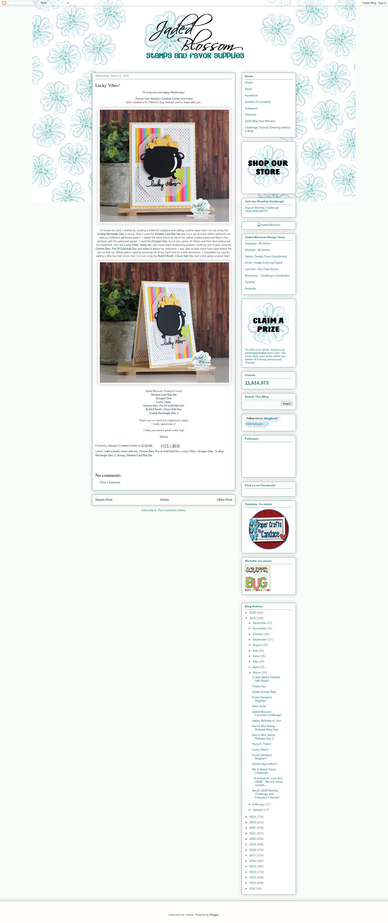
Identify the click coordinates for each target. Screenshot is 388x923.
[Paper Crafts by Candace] (269, 548)
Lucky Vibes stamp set (137, 244)
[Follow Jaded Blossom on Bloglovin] (262, 420)
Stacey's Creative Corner (165, 98)
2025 (253, 618)
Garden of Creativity (258, 101)
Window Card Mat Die (167, 233)
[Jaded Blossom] (268, 224)
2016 (253, 860)
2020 (253, 838)
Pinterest (250, 114)
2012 (253, 882)
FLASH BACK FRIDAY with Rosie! (266, 679)
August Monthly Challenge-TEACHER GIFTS (262, 209)
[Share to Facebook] (174, 446)
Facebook (251, 95)
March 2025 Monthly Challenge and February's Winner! (265, 794)
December (260, 622)
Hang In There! (261, 743)
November (260, 628)
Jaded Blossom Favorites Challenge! (267, 713)
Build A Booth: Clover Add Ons (176, 256)
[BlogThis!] (166, 446)
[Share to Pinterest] (178, 446)
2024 (253, 816)
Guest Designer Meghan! (262, 699)
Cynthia (250, 282)
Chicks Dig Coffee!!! (264, 763)
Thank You (259, 686)
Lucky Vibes (163, 402)
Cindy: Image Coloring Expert (264, 262)
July (256, 650)
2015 (253, 866)
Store (248, 88)
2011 (252, 888)
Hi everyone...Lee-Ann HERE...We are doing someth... (267, 782)
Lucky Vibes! (260, 749)
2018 (253, 850)
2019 (253, 844)
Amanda (250, 288)
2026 (253, 612)
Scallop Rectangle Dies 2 (112, 233)
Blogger (214, 914)
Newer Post (103, 499)
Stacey (121, 455)
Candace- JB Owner (258, 243)
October (258, 634)
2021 (253, 833)
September (260, 639)
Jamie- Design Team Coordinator (266, 256)
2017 (253, 855)
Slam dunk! (259, 706)
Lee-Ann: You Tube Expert (262, 269)
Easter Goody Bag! (264, 691)
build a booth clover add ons (121, 451)
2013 (253, 877)
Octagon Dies (160, 241)
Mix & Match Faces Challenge (264, 771)
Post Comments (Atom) (172, 510)
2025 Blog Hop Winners (260, 121)
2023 (253, 822)
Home (164, 499)
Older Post (224, 499)
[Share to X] (170, 446)
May (256, 661)
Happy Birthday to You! (266, 720)
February (259, 804)
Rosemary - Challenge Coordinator (267, 275)
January (258, 809)
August (258, 645)
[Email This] (163, 446)
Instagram (251, 108)
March (257, 672)
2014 (253, 872)
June (256, 656)
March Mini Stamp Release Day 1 (263, 736)
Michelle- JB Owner (257, 249)
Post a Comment (110, 482)
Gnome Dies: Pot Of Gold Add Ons (116, 248)
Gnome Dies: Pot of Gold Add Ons (159, 451)
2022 (253, 827)
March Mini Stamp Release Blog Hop (265, 727)
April (256, 667)
